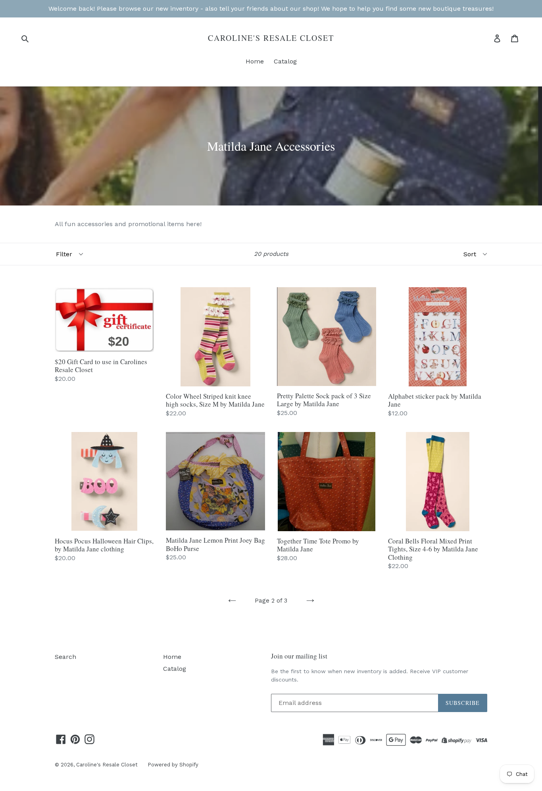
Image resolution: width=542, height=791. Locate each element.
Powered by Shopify (173, 765)
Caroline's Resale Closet (271, 38)
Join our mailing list (299, 656)
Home (255, 61)
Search (65, 656)
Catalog (285, 61)
